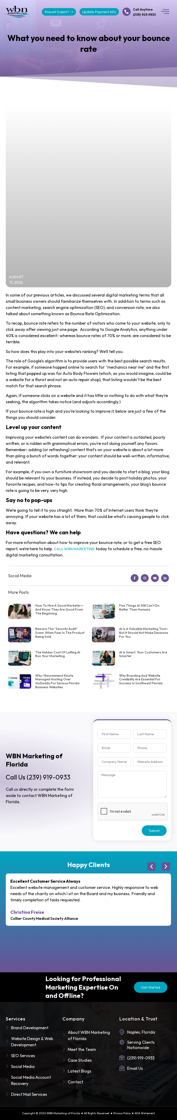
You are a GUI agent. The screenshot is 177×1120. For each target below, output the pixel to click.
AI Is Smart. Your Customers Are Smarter (143, 654)
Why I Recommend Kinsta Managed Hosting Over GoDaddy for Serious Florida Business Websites (57, 681)
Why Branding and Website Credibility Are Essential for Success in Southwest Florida (141, 679)
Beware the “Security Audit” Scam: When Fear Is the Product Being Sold (59, 633)
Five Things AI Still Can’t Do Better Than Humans (139, 607)
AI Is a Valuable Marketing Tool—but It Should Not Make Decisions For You (143, 633)
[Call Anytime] (126, 12)
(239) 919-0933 (38, 777)
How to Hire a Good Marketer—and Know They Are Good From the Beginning (59, 609)
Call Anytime (143, 9)
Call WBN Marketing (74, 549)
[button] (165, 12)
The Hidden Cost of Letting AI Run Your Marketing (57, 654)
